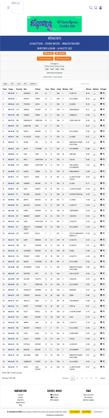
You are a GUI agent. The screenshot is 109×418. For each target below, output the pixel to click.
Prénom (37, 89)
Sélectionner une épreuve (54, 73)
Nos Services (89, 397)
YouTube (55, 397)
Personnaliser (98, 412)
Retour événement (46, 58)
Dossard (19, 89)
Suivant (102, 378)
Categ (59, 89)
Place (4, 89)
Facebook (55, 395)
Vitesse (88, 89)
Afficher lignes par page (12, 373)
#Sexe (53, 89)
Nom (25, 89)
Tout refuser (86, 412)
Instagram (55, 400)
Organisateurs (20, 402)
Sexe (47, 89)
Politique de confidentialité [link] (54, 415)
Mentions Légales (88, 400)
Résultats (20, 400)
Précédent (65, 378)
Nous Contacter (89, 395)
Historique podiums (64, 58)
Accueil (20, 395)
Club (71, 89)
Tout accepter (74, 412)
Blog (20, 405)
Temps (10, 89)
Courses (20, 397)
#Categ (65, 89)
